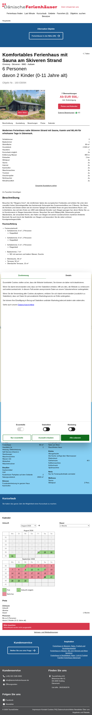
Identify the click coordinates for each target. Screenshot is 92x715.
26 (45, 577)
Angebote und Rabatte (81, 712)
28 (12, 581)
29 (45, 552)
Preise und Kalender (69, 106)
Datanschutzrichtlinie (26, 305)
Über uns (86, 709)
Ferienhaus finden (15, 13)
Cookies (51, 709)
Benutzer (46, 16)
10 (32, 569)
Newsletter (78, 709)
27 (51, 577)
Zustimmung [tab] (23, 275)
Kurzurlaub (41, 13)
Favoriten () (62, 13)
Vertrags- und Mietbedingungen (46, 632)
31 (12, 556)
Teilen (87, 54)
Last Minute (29, 13)
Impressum (36, 709)
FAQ (56, 709)
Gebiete (51, 13)
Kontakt (44, 709)
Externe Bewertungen (66, 113)
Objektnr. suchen (77, 13)
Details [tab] (68, 275)
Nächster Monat (39, 525)
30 (51, 552)
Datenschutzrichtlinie (66, 709)
